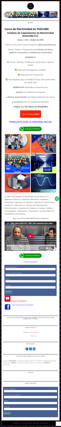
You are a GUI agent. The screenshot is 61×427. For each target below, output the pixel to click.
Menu (31, 22)
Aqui (35, 336)
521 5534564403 (34, 332)
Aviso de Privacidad (27, 423)
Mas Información (44, 423)
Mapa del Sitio (36, 423)
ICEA (30, 6)
